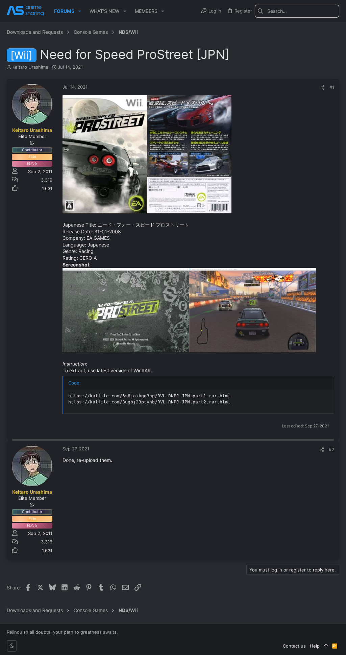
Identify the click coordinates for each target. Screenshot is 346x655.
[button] (79, 11)
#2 (331, 449)
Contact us (294, 646)
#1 (331, 87)
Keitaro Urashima (30, 67)
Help (315, 646)
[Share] (322, 87)
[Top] (326, 646)
